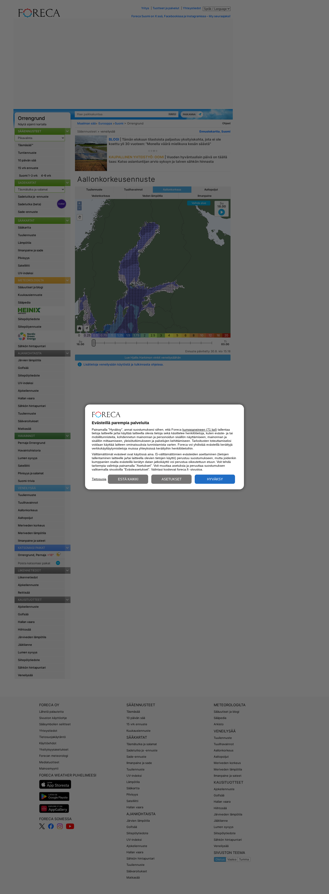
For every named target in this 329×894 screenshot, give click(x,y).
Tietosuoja (99, 479)
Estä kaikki (128, 479)
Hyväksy (215, 479)
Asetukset (172, 479)
